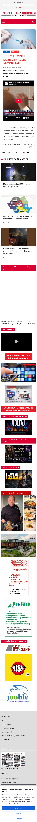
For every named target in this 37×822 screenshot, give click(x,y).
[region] (18, 804)
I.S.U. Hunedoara (6, 721)
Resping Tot (18, 818)
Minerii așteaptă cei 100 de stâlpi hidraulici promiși (17, 185)
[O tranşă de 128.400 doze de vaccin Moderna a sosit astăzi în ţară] (18, 197)
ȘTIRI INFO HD (15, 51)
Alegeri (18, 813)
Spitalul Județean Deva (7, 728)
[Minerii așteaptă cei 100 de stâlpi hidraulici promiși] (18, 164)
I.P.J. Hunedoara (6, 724)
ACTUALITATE (7, 51)
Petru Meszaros (21, 67)
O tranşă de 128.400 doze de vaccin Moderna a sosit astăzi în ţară (17, 217)
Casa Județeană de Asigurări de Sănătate (13, 736)
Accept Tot (18, 808)
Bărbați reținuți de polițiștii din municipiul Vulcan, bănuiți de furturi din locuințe (18, 251)
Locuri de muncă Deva (8, 739)
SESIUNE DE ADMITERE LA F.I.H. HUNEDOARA (18, 145)
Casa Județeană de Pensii (8, 732)
